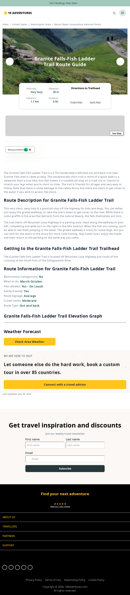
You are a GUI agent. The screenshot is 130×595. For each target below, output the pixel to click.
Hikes (6, 24)
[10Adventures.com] (18, 13)
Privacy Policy (34, 580)
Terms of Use (53, 580)
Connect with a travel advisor (65, 384)
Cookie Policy (96, 580)
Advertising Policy (74, 580)
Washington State (41, 24)
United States (19, 24)
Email (29, 453)
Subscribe (65, 468)
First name (32, 439)
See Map (116, 133)
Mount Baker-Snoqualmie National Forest (77, 24)
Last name (73, 439)
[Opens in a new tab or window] (4, 567)
